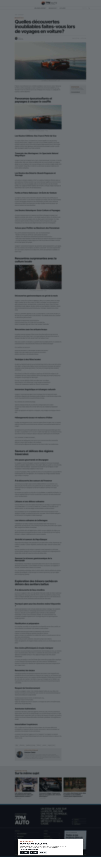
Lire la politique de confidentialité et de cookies (29, 849)
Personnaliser (43, 852)
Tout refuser (24, 852)
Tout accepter (34, 852)
